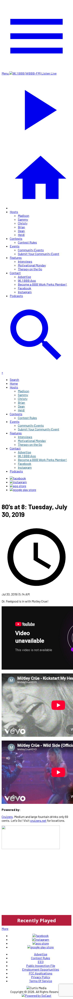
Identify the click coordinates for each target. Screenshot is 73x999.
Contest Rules (27, 242)
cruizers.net (38, 820)
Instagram (25, 292)
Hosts (14, 212)
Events (14, 246)
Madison (23, 215)
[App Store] (18, 486)
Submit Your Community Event (38, 254)
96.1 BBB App (27, 280)
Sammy (23, 219)
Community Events (31, 250)
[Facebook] (18, 478)
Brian (21, 227)
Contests (16, 238)
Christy (22, 223)
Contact (15, 273)
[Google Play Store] (23, 490)
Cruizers (7, 817)
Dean (21, 231)
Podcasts (16, 296)
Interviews (25, 261)
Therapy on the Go (30, 269)
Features (16, 257)
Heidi (21, 235)
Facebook (24, 288)
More (5, 928)
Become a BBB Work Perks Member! (42, 284)
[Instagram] (18, 482)
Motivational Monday (32, 265)
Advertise (24, 277)
